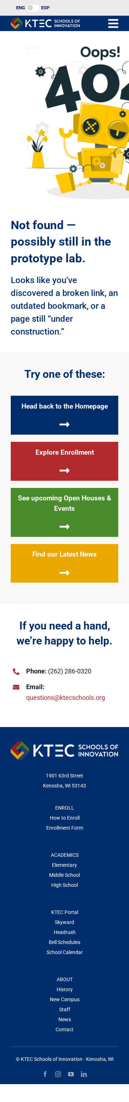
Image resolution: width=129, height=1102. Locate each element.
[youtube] (71, 1074)
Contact (64, 1029)
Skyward (64, 922)
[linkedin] (84, 1074)
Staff (64, 1009)
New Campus (65, 999)
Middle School (64, 875)
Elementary (64, 865)
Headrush (65, 932)
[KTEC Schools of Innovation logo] (45, 20)
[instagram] (58, 1074)
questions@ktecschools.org (65, 697)
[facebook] (45, 1074)
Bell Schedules (64, 942)
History (65, 989)
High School (64, 885)
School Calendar (65, 952)
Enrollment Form (64, 828)
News (64, 1019)
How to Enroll (65, 818)
